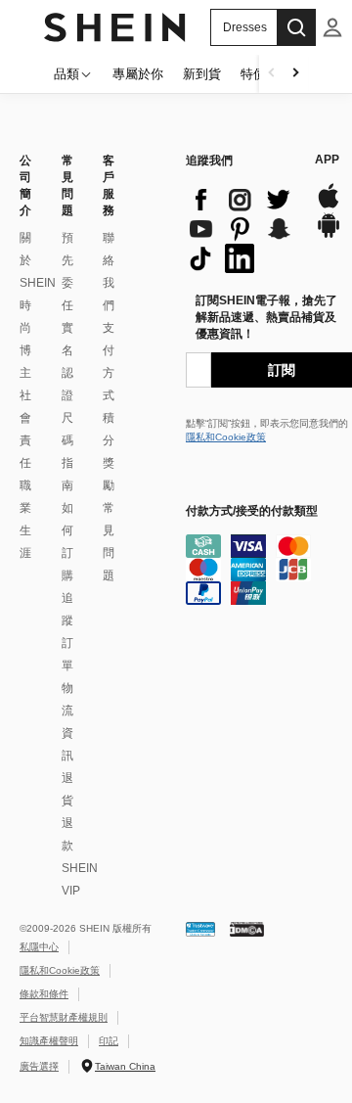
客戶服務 (108, 185)
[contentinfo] (240, 229)
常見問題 (67, 185)
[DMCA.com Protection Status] (247, 928)
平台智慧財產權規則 (64, 1017)
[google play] (328, 235)
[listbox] (332, 27)
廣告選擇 (39, 1066)
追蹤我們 (209, 160)
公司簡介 (25, 185)
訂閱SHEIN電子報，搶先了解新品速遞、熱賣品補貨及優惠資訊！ (266, 317)
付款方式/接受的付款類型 (252, 511)
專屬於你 (137, 74)
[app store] (328, 206)
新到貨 (202, 74)
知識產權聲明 (49, 1040)
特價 (253, 74)
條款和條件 (44, 993)
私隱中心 (39, 947)
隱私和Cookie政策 (226, 437)
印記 (108, 1040)
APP (327, 159)
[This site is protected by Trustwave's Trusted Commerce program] (200, 928)
